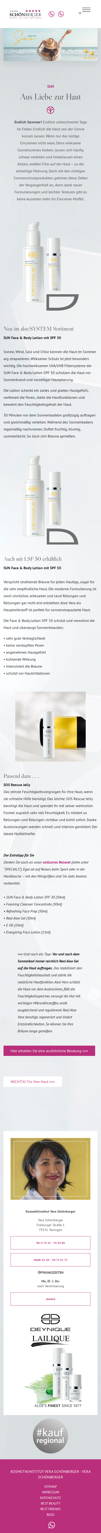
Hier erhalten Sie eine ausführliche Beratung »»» (49, 1050)
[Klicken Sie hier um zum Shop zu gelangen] (70, 14)
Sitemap (50, 1486)
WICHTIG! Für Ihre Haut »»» (33, 1081)
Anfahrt (50, 1299)
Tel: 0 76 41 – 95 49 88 (50, 1243)
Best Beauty (50, 1503)
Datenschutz (50, 1498)
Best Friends (50, 1509)
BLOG (50, 1514)
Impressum (50, 1492)
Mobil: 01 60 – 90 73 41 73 (50, 1260)
